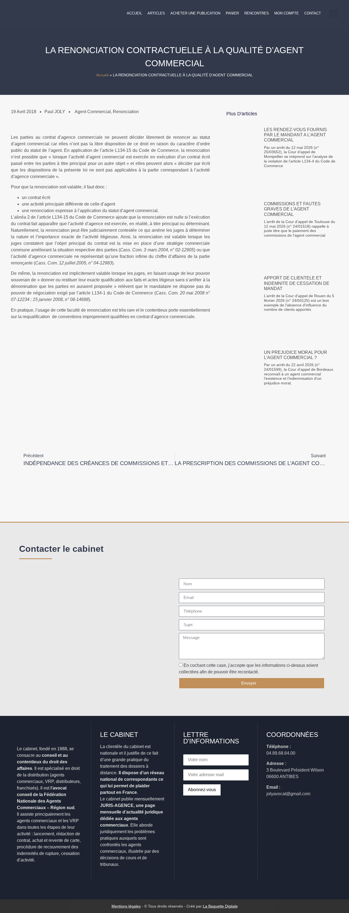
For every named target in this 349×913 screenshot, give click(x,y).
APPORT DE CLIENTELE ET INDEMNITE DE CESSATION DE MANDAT (296, 283)
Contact (312, 13)
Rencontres (256, 13)
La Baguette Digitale (220, 906)
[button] (333, 13)
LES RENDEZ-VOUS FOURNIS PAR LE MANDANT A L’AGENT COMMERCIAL (295, 134)
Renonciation (126, 111)
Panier (232, 13)
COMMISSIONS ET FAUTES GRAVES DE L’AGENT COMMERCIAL (292, 208)
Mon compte (286, 13)
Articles (156, 13)
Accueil (134, 13)
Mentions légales (126, 906)
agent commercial (93, 111)
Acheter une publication (195, 13)
